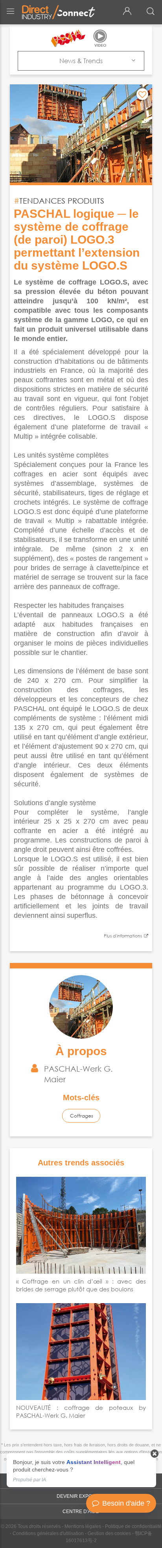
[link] (81, 1470)
